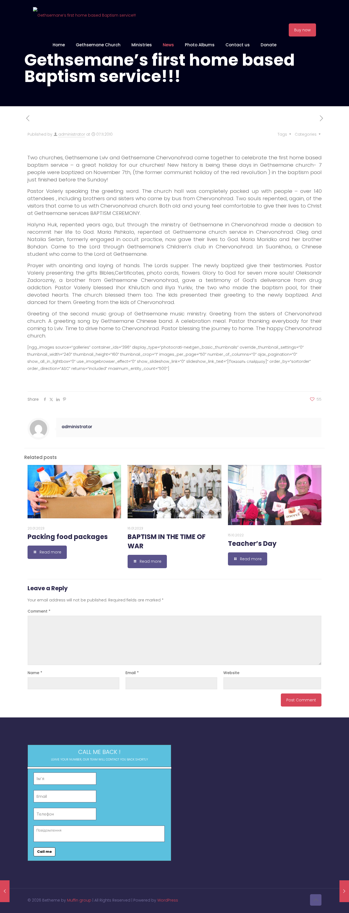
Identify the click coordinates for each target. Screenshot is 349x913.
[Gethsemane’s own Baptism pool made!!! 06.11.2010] (5, 891)
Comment (39, 611)
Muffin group (79, 900)
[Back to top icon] (315, 900)
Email (132, 672)
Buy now (302, 30)
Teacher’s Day (252, 543)
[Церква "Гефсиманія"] (84, 15)
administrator (71, 134)
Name (35, 672)
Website (231, 672)
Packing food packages (68, 536)
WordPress (167, 900)
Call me (44, 851)
